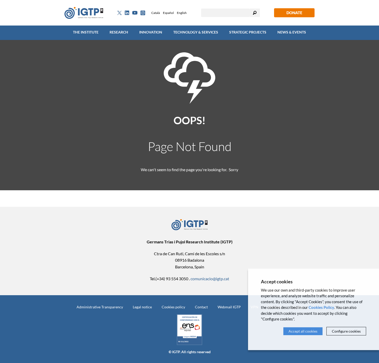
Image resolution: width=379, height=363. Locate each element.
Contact (201, 307)
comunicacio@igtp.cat (210, 278)
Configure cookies (346, 331)
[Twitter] (119, 13)
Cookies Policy (321, 307)
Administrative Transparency (100, 307)
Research (119, 32)
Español (168, 13)
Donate (294, 12)
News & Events (291, 32)
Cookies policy (173, 307)
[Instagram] (143, 13)
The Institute (85, 32)
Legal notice (142, 307)
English (182, 13)
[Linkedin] (127, 13)
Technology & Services (195, 32)
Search (255, 13)
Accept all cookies (303, 331)
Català (155, 13)
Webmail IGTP (229, 307)
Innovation (150, 32)
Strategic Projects (247, 32)
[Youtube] (134, 13)
